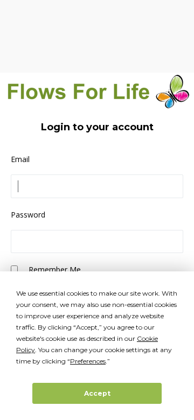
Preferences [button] (88, 361)
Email (20, 159)
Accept (97, 393)
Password (28, 214)
